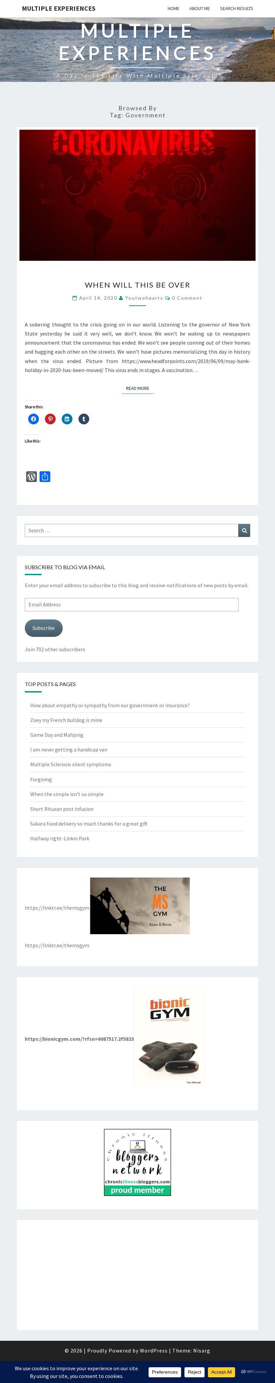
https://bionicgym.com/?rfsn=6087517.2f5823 (79, 1038)
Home (173, 8)
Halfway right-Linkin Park (59, 838)
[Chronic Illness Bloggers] (137, 1164)
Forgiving (41, 779)
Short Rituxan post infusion (62, 808)
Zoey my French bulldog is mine (66, 720)
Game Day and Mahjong (57, 734)
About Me (199, 8)
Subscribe (44, 627)
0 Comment (187, 298)
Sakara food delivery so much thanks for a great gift (89, 823)
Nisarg (201, 1350)
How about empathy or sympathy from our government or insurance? (110, 705)
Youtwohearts (144, 298)
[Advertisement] (137, 1275)
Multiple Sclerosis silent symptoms (70, 764)
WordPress (154, 1350)
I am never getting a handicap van (68, 749)
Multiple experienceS (59, 8)
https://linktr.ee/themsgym (57, 907)
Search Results (236, 8)
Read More (139, 388)
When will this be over (137, 284)
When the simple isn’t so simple (67, 794)
